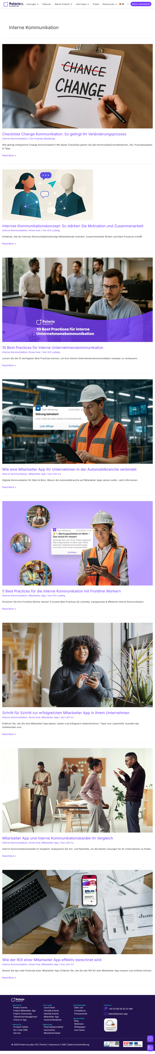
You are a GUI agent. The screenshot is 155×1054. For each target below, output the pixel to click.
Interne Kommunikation (14, 138)
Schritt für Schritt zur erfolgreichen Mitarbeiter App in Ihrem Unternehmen (65, 713)
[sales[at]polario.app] (105, 1014)
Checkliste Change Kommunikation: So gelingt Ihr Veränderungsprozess (64, 134)
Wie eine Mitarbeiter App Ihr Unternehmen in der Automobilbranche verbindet (69, 469)
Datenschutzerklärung (78, 1044)
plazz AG (34, 1044)
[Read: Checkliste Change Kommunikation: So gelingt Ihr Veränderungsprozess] (77, 86)
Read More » (9, 155)
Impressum (54, 1044)
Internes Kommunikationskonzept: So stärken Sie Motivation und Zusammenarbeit (72, 226)
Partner (43, 1044)
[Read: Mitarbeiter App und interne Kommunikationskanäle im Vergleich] (77, 790)
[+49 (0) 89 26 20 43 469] (105, 1009)
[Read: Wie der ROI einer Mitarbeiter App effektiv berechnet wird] (77, 912)
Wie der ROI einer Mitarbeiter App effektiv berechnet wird (51, 960)
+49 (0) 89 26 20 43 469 (120, 1009)
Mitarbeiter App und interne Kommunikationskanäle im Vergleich (57, 838)
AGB (64, 1044)
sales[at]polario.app (118, 1014)
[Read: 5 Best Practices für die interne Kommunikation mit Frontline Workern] (77, 543)
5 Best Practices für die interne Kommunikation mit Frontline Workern (61, 591)
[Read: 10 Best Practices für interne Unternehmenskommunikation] (77, 299)
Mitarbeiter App (37, 474)
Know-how (34, 230)
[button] (22, 4)
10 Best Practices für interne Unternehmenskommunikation (52, 347)
